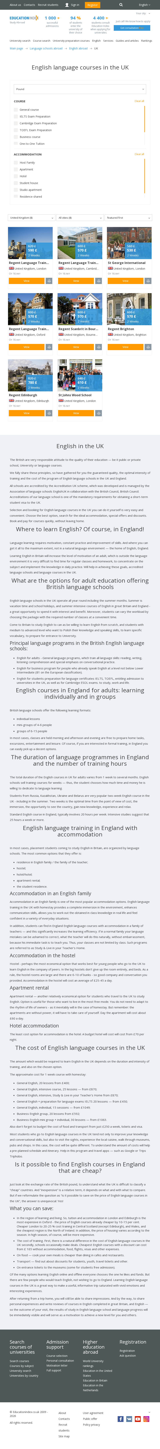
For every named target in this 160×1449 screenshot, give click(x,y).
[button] (149, 13)
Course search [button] (41, 40)
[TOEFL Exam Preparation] (16, 130)
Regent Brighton (121, 329)
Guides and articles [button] (127, 40)
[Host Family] (16, 163)
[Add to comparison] (49, 281)
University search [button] (20, 40)
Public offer (90, 1419)
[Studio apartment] (16, 190)
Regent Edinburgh (23, 395)
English (96, 40)
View (26, 281)
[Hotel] (16, 176)
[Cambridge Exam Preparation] (16, 123)
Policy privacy (91, 1424)
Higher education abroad (94, 1347)
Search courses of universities (22, 1347)
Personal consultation (60, 1360)
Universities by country (24, 1375)
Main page (16, 48)
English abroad (78, 48)
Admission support (57, 1344)
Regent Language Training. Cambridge (89, 263)
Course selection (57, 1356)
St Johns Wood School (75, 395)
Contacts (29, 5)
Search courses (19, 1361)
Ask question (128, 1355)
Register (92, 5)
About (62, 1413)
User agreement (93, 1413)
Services (108, 40)
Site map (64, 1436)
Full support (53, 1370)
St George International (127, 263)
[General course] (16, 110)
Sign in (75, 5)
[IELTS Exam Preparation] (16, 116)
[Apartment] (16, 169)
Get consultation (132, 28)
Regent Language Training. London (36, 263)
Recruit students (48, 5)
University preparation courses (71, 40)
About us (15, 5)
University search (20, 1371)
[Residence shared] (16, 197)
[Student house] (16, 183)
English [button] (143, 5)
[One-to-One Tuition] (16, 144)
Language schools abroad (46, 48)
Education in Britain (95, 1380)
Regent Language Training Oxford (36, 329)
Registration (133, 1342)
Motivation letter (57, 1365)
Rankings (146, 40)
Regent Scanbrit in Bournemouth (84, 329)
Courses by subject (22, 1366)
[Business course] (16, 137)
